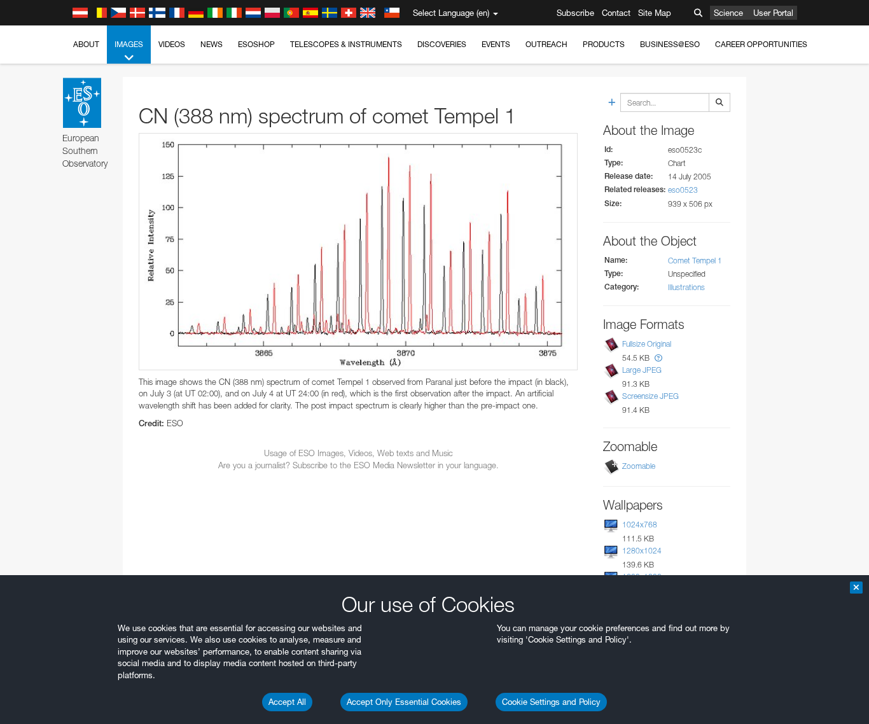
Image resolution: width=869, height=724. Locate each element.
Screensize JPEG (650, 396)
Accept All (287, 702)
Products (604, 44)
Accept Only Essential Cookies (404, 702)
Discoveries (441, 44)
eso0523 (683, 190)
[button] (658, 358)
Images (129, 44)
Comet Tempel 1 (695, 260)
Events (496, 44)
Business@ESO (670, 44)
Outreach (546, 44)
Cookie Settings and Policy (551, 702)
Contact (616, 13)
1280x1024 (642, 550)
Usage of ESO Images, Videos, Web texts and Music (358, 453)
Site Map (654, 13)
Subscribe (575, 13)
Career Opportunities (761, 44)
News (211, 44)
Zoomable (638, 466)
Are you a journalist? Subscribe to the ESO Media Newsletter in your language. (358, 465)
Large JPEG (642, 370)
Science (728, 13)
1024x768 (639, 524)
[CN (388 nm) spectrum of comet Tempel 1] (358, 252)
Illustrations (686, 287)
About (86, 44)
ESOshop (256, 44)
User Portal (773, 13)
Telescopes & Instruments (346, 44)
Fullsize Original (646, 344)
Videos (171, 44)
